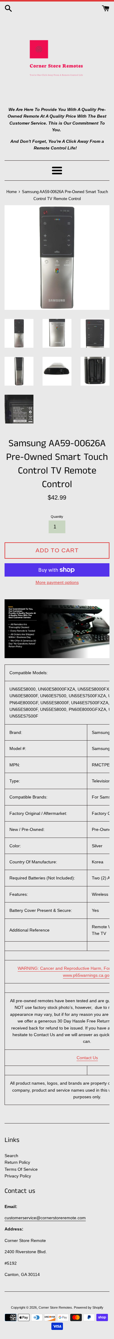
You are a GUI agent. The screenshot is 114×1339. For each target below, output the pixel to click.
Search (11, 1155)
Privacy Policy (18, 1175)
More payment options (57, 582)
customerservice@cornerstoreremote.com (45, 1217)
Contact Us (87, 1057)
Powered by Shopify (88, 1307)
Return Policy (17, 1162)
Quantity (57, 516)
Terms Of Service (21, 1169)
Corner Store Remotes (55, 1307)
